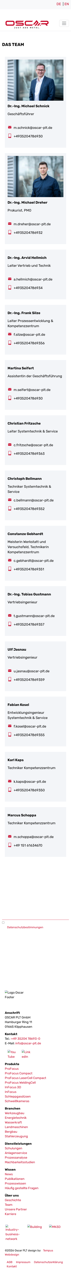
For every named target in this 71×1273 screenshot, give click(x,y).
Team (8, 1205)
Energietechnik (16, 1118)
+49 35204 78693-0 (25, 1039)
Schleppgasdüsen (18, 1096)
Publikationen (14, 1179)
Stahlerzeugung (16, 1136)
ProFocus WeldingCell (20, 1082)
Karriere (10, 1214)
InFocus (10, 1092)
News (9, 1174)
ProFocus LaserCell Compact (25, 1078)
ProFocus (12, 1069)
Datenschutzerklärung (48, 1262)
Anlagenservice (16, 1153)
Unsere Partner (16, 1209)
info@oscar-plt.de (28, 1043)
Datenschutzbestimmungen (25, 927)
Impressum (23, 1262)
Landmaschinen (16, 1127)
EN (66, 4)
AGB (9, 1262)
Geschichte (13, 1200)
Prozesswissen (15, 1183)
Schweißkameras (17, 1101)
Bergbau (11, 1132)
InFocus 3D (13, 1087)
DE (59, 4)
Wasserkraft (13, 1122)
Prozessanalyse (16, 1157)
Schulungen (13, 1148)
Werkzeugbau (14, 1113)
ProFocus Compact (18, 1073)
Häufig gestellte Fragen (21, 1188)
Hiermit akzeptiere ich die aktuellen (29, 925)
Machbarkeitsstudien (20, 1162)
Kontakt (12, 1266)
